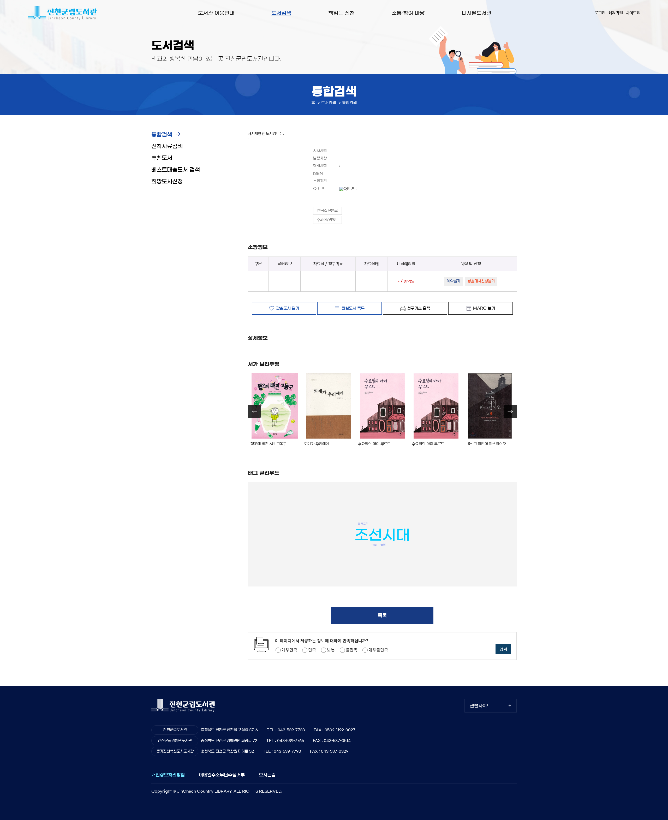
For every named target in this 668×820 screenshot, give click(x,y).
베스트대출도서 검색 (175, 169)
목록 (382, 615)
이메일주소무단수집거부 (222, 775)
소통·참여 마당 (408, 13)
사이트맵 (633, 13)
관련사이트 (480, 705)
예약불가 (453, 281)
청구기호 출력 (418, 308)
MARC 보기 (484, 308)
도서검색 (281, 13)
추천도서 (161, 158)
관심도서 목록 (353, 308)
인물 (374, 544)
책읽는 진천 (341, 13)
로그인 (599, 13)
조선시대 (382, 535)
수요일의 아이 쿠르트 (374, 444)
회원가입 (615, 13)
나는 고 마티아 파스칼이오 (486, 444)
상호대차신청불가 (481, 281)
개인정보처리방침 (168, 775)
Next (510, 411)
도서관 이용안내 (216, 13)
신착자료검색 (167, 146)
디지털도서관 (476, 13)
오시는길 (267, 775)
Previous (254, 411)
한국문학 (363, 523)
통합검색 (161, 134)
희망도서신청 (167, 181)
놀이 (383, 544)
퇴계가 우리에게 (316, 444)
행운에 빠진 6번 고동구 (268, 444)
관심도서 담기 (287, 308)
